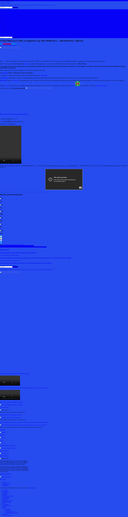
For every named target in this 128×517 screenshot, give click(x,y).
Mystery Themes (33, 487)
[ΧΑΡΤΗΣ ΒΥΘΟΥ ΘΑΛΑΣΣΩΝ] (8, 448)
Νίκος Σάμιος (16, 255)
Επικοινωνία (5, 514)
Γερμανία (11, 244)
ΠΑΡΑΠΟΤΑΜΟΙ (12, 32)
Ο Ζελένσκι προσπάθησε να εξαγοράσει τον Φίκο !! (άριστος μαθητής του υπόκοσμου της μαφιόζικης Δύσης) (23, 246)
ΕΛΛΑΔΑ (5, 19)
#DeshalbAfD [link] (103, 85)
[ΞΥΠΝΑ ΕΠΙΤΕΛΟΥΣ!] (5, 476)
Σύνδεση (4, 482)
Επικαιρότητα (16, 244)
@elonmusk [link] (16, 80)
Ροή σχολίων (5, 484)
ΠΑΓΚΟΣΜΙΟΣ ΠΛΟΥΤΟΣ (11, 23)
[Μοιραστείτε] (64, 243)
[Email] (64, 239)
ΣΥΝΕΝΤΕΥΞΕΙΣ (7, 505)
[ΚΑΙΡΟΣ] (2, 437)
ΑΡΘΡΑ (4, 506)
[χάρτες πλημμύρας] (4, 453)
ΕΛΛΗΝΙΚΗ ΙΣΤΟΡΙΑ (10, 26)
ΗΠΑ (20, 244)
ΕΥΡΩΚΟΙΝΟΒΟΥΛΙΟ (10, 18)
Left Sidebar (8, 509)
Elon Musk (5, 73)
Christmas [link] (72, 85)
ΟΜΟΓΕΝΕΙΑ (8, 15)
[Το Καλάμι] (3, 432)
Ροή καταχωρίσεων (7, 483)
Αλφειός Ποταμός (13, 45)
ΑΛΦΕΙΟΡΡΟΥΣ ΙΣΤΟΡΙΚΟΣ (9, 25)
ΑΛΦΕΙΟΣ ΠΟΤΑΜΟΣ (5, 2)
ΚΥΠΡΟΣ (7, 14)
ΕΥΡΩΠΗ (7, 17)
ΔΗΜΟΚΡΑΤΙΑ (8, 13)
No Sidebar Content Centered (11, 512)
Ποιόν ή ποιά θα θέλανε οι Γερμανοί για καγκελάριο (13, 114)
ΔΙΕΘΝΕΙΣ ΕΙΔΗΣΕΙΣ (7, 20)
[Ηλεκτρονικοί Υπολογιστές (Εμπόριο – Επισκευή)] (11, 404)
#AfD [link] (97, 85)
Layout (4, 508)
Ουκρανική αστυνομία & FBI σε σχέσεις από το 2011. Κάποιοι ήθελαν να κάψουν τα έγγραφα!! (26, 263)
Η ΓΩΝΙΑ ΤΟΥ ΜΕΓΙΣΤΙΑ (11, 29)
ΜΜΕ (1, 44)
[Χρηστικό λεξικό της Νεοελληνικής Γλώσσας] (10, 417)
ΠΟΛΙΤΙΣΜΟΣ (8, 27)
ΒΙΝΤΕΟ (5, 24)
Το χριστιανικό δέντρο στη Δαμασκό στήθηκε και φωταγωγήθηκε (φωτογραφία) (17, 245)
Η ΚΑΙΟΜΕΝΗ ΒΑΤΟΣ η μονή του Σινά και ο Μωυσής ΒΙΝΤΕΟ (18, 252)
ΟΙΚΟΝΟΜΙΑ (6, 21)
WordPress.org (6, 485)
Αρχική (4, 9)
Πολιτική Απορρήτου (7, 515)
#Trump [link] (6, 85)
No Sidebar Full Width (10, 511)
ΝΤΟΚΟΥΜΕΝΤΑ (7, 44)
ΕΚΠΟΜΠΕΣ (6, 504)
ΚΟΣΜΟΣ (5, 12)
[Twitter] (64, 236)
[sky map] (2, 443)
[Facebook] (64, 241)
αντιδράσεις (6, 244)
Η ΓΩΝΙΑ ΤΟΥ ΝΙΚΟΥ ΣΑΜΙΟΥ (12, 30)
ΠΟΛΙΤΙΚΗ (5, 11)
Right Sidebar (8, 510)
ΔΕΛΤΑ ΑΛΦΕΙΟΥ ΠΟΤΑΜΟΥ (12, 31)
